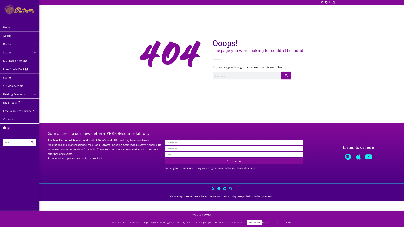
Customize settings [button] (282, 222)
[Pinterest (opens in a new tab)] (330, 2)
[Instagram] (230, 189)
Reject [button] (265, 222)
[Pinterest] (224, 189)
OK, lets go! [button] (254, 222)
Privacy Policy (230, 196)
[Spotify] (348, 157)
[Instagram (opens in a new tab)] (333, 2)
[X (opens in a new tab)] (322, 2)
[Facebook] (219, 189)
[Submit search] (32, 142)
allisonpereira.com (264, 196)
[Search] (286, 75)
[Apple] (358, 157)
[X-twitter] (213, 189)
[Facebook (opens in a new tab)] (326, 2)
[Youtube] (369, 157)
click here (249, 168)
